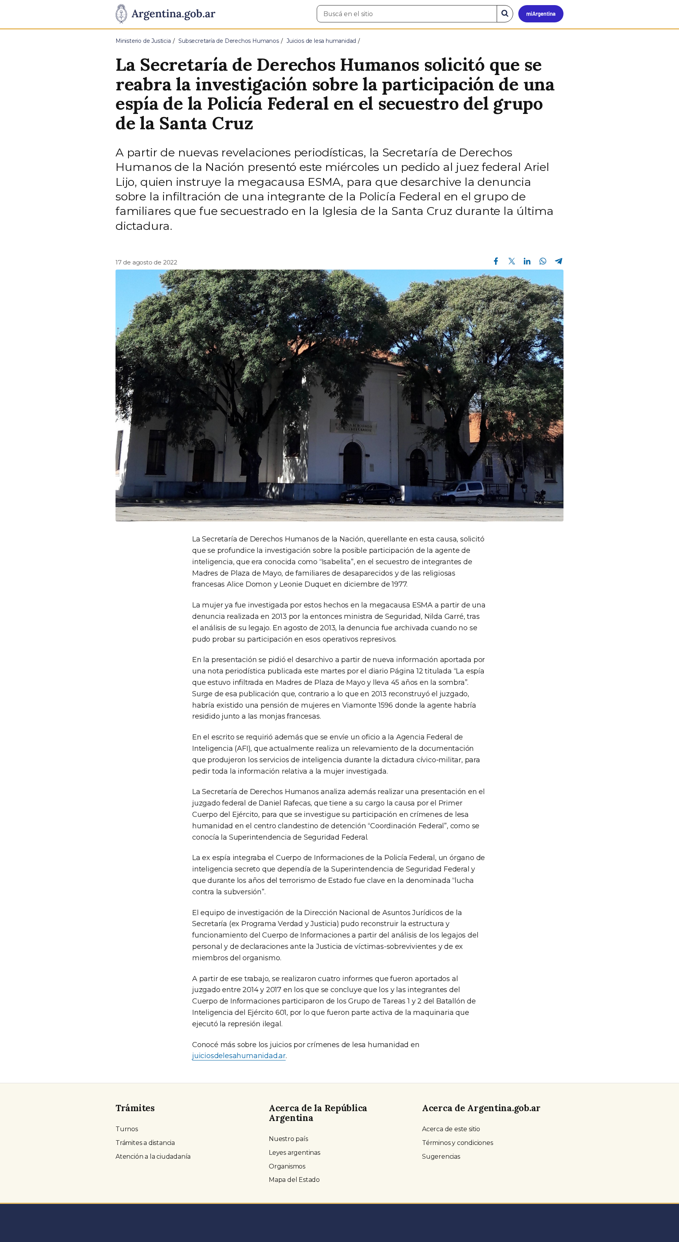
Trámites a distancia (145, 1143)
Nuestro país (288, 1139)
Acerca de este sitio (451, 1129)
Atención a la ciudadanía (153, 1156)
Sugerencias (441, 1156)
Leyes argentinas (294, 1152)
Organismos (287, 1166)
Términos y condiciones (457, 1143)
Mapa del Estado (294, 1179)
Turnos (127, 1129)
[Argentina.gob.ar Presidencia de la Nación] (165, 14)
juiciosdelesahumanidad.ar (239, 1055)
